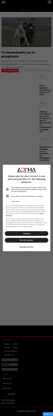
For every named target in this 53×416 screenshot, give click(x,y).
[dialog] (26, 208)
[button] (26, 201)
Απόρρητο (48, 414)
